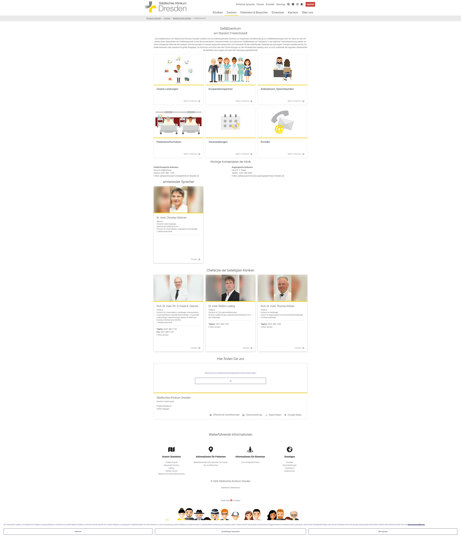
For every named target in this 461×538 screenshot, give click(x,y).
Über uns (307, 12)
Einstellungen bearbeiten (230, 531)
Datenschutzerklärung (416, 525)
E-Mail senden (163, 335)
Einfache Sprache (245, 4)
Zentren (232, 12)
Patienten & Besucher (254, 12)
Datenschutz (289, 471)
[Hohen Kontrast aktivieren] (302, 4)
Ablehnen (78, 531)
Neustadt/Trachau (171, 465)
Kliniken (218, 12)
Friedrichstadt (171, 462)
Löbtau (171, 468)
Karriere (293, 12)
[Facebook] (293, 4)
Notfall (310, 4)
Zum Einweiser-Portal (250, 462)
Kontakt (270, 4)
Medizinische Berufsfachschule (171, 474)
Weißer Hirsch (171, 471)
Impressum (289, 468)
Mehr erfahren (190, 101)
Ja (230, 381)
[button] (293, 415)
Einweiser (278, 12)
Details (194, 259)
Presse (260, 4)
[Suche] (288, 4)
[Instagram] (297, 4)
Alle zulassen (383, 531)
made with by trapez (230, 500)
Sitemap (280, 4)
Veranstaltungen (290, 465)
